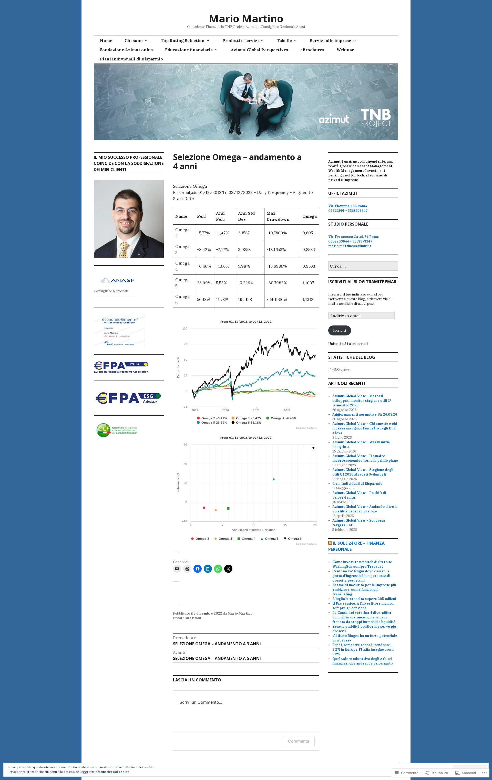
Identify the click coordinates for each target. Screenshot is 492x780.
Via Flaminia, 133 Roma (347, 206)
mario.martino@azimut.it (349, 246)
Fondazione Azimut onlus (126, 49)
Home (106, 40)
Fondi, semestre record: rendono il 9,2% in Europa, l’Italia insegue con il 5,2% (363, 649)
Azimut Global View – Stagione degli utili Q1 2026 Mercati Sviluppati (362, 472)
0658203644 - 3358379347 (350, 241)
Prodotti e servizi (240, 40)
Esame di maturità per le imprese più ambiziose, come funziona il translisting (364, 589)
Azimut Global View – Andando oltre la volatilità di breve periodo (365, 508)
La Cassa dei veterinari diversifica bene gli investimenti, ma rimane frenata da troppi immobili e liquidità (364, 617)
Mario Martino (246, 18)
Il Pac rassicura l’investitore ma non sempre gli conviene (363, 605)
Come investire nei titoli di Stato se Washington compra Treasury (362, 564)
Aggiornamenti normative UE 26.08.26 (364, 414)
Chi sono (134, 40)
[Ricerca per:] (363, 266)
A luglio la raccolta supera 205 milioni (364, 599)
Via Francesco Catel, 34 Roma (353, 237)
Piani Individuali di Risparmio (131, 58)
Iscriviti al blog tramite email (362, 281)
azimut (195, 618)
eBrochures (312, 49)
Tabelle (284, 40)
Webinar (345, 49)
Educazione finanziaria (189, 49)
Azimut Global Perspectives (259, 49)
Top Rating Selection (182, 40)
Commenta (298, 741)
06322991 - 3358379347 (347, 210)
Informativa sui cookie (112, 772)
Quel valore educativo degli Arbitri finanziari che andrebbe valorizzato (362, 661)
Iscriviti (339, 330)
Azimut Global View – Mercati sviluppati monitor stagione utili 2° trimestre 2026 (361, 400)
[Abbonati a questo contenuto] (330, 543)
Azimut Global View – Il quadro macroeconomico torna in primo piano (365, 458)
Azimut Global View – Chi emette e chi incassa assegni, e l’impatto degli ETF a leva (364, 428)
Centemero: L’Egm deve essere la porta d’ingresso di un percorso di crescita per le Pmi (361, 576)
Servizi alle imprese (330, 40)
